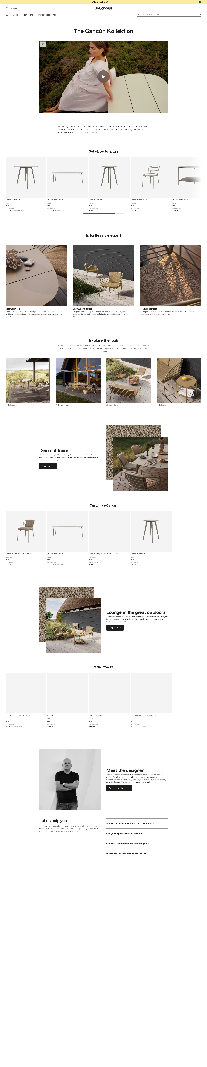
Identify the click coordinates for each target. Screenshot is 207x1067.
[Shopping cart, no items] (199, 8)
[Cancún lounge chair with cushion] (26, 693)
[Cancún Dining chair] (151, 177)
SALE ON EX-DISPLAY (100, 2)
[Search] (200, 14)
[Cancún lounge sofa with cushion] (151, 693)
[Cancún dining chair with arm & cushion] (109, 531)
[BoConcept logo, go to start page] (103, 8)
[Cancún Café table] (26, 177)
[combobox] (169, 14)
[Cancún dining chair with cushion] (26, 531)
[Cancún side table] (67, 693)
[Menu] (6, 14)
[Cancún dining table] (67, 177)
